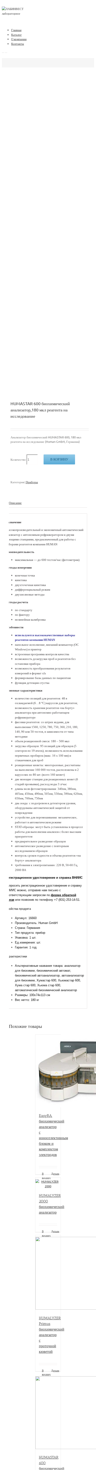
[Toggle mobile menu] (3, 51)
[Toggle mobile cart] (6, 51)
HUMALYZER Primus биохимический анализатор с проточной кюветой (51, 1335)
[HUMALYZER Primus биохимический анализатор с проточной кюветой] (48, 1273)
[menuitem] (52, 30)
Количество (18, 459)
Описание (15, 503)
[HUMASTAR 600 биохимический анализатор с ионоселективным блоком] (48, 1413)
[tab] (48, 503)
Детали (54, 1173)
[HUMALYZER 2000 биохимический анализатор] (48, 1183)
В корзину (59, 459)
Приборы (32, 482)
